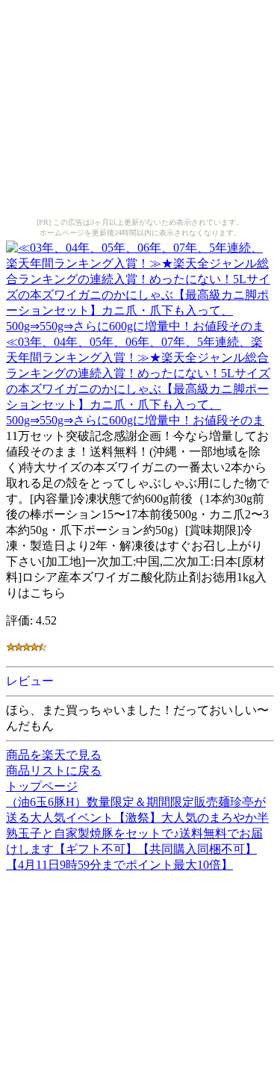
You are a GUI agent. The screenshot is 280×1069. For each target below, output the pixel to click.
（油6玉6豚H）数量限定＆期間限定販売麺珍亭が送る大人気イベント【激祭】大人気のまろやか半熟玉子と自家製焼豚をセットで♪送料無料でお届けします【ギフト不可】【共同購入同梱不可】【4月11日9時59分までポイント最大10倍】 (137, 833)
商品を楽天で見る (54, 755)
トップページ (42, 786)
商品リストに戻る (54, 770)
